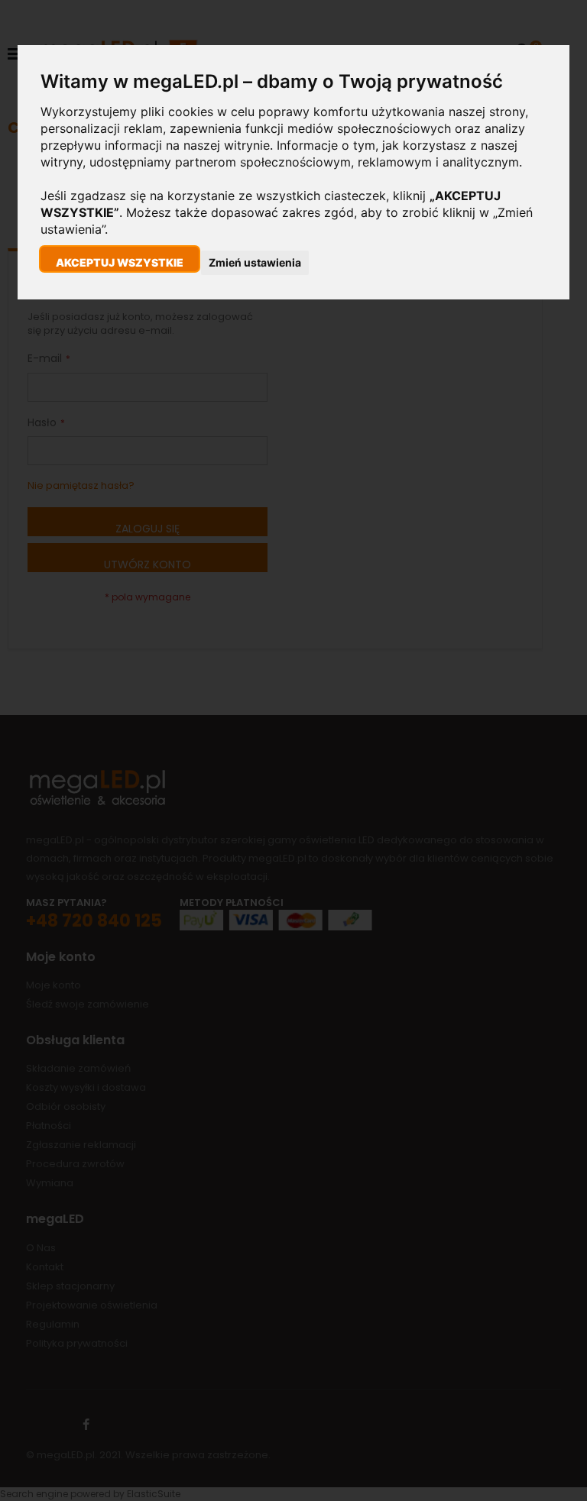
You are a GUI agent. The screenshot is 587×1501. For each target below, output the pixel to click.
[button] (120, 259)
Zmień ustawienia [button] (255, 262)
